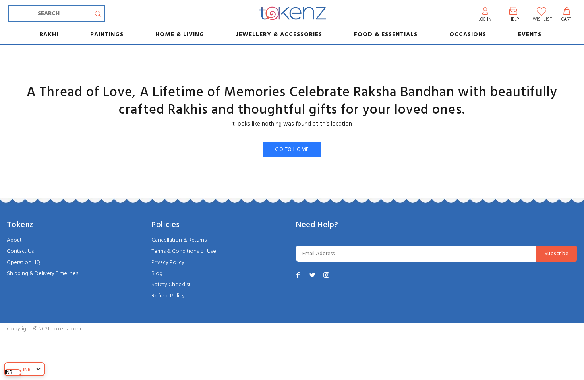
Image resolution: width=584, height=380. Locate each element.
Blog (156, 273)
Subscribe (557, 253)
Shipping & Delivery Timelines (42, 273)
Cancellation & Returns (179, 240)
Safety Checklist (171, 284)
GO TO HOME (292, 149)
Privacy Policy (167, 262)
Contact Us (20, 251)
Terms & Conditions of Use (183, 251)
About (14, 240)
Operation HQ (23, 262)
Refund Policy (168, 296)
